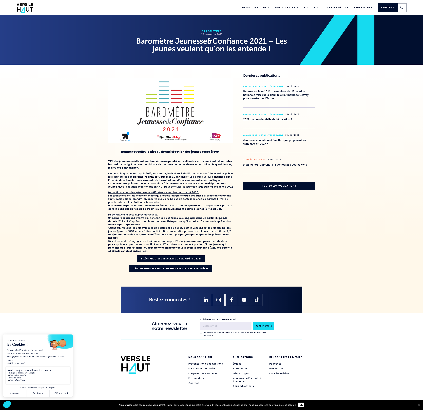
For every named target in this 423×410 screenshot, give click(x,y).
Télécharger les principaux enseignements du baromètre (170, 268)
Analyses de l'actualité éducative (263, 86)
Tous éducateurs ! (254, 159)
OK (301, 405)
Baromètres (212, 31)
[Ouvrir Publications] (297, 7)
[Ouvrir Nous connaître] (268, 7)
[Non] (419, 405)
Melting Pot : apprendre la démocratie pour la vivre (275, 164)
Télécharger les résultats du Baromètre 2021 (171, 258)
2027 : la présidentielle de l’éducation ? (267, 119)
